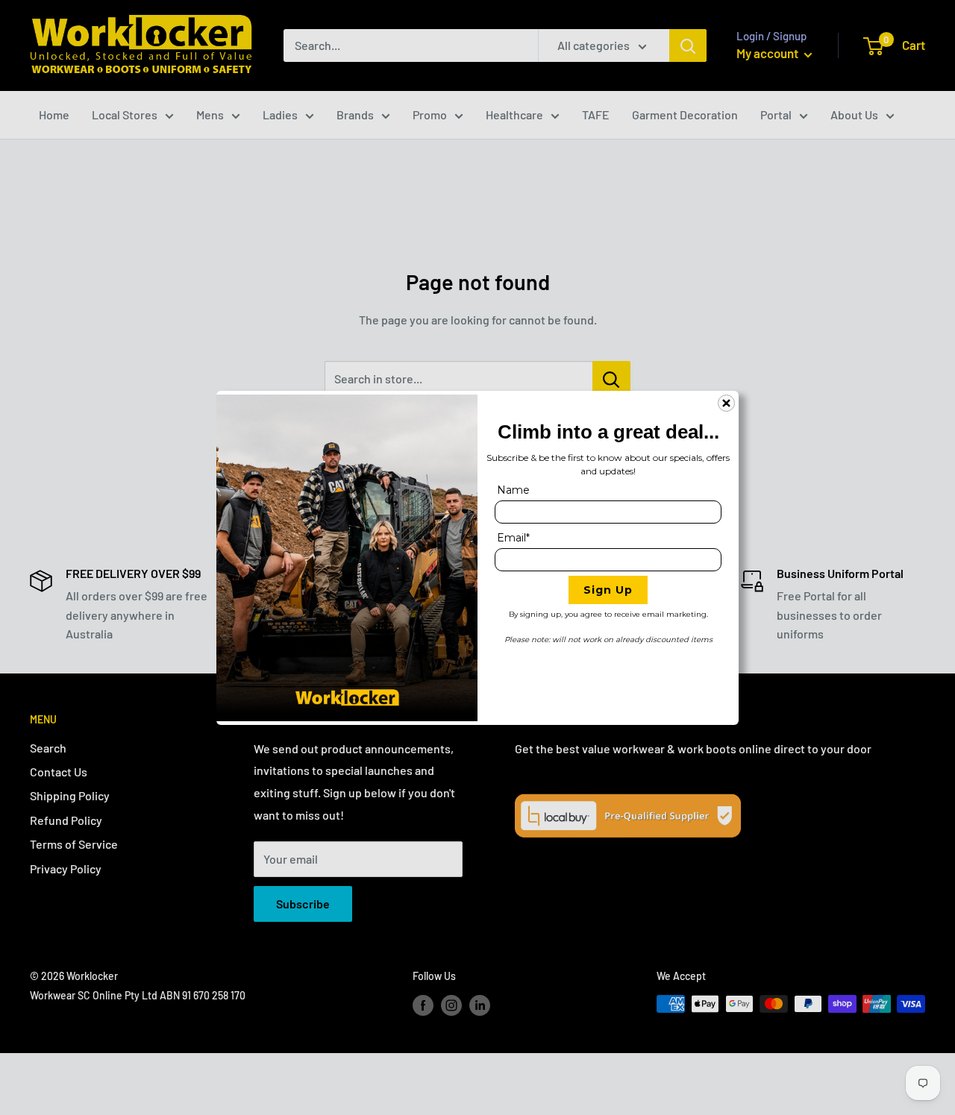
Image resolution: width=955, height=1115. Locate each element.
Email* (513, 537)
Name (513, 490)
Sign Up (608, 590)
